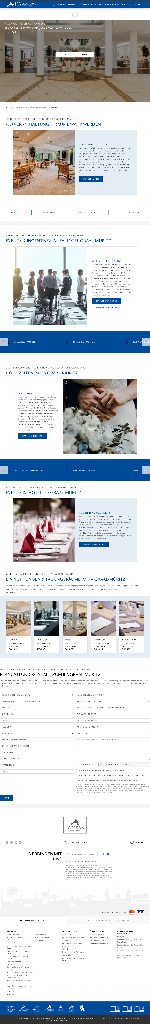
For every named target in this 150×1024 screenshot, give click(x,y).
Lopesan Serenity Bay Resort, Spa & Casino (130, 946)
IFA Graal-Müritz (44, 107)
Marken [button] (71, 4)
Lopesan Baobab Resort (16, 943)
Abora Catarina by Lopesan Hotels (20, 972)
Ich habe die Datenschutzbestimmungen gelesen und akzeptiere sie (101, 770)
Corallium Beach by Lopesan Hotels (17, 963)
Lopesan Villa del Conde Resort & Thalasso (19, 952)
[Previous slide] (4, 342)
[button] (134, 4)
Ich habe (82, 861)
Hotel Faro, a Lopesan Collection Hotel (19, 938)
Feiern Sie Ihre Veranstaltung (75, 55)
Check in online (112, 4)
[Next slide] (146, 342)
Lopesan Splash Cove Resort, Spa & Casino (130, 951)
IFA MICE (14, 213)
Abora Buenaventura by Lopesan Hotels (19, 987)
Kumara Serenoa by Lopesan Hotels (17, 957)
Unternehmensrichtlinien (76, 1018)
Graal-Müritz (11, 24)
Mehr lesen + (10, 592)
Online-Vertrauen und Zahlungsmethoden (113, 912)
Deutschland (39, 24)
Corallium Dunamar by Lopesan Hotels (18, 968)
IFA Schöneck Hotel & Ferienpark (74, 937)
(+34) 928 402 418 (79, 842)
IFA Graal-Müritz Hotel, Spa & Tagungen (73, 959)
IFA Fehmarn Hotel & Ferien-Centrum (72, 945)
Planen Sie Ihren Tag (32, 436)
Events (54, 107)
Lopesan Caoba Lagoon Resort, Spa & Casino (129, 941)
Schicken (105, 854)
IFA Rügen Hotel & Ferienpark (73, 952)
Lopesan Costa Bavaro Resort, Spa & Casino (128, 957)
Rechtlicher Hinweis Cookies (42, 1018)
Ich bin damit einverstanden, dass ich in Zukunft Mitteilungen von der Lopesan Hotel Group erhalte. (112, 775)
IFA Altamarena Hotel (42, 937)
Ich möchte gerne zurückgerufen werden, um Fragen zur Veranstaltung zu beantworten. (108, 780)
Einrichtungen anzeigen (108, 307)
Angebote (84, 4)
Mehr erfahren (91, 179)
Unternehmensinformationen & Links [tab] (108, 920)
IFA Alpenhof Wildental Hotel (100, 937)
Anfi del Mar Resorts (14, 991)
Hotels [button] (60, 4)
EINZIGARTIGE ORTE (130, 213)
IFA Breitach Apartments (99, 944)
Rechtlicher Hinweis (25, 1018)
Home (10, 107)
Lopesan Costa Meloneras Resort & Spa (19, 947)
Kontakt (126, 4)
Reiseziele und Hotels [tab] (33, 920)
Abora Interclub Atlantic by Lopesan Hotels (17, 976)
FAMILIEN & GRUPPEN (88, 213)
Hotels (16, 107)
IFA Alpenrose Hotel (97, 941)
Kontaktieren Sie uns (106, 301)
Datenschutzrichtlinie (60, 1018)
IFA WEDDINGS (48, 213)
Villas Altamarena (40, 941)
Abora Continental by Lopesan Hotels (18, 982)
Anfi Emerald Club (13, 994)
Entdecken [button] (96, 4)
